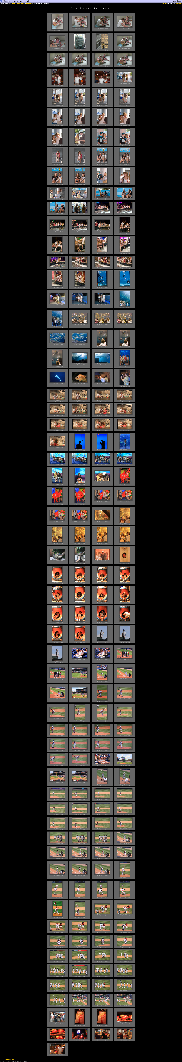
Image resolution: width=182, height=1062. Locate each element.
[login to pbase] (179, 2)
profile (14, 3)
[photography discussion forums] (20, 2)
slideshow (179, 3)
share (12, 1059)
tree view (164, 3)
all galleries (20, 3)
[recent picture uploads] (12, 2)
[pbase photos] (4, 2)
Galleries (29, 3)
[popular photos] (101, 2)
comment (7, 1059)
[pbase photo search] (26, 2)
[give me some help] (174, 2)
